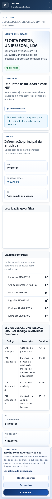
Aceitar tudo (26, 492)
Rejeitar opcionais (26, 478)
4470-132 (14, 182)
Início (5, 17)
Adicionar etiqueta (17, 109)
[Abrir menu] (47, 5)
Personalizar (26, 485)
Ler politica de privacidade (17, 470)
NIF (12, 17)
